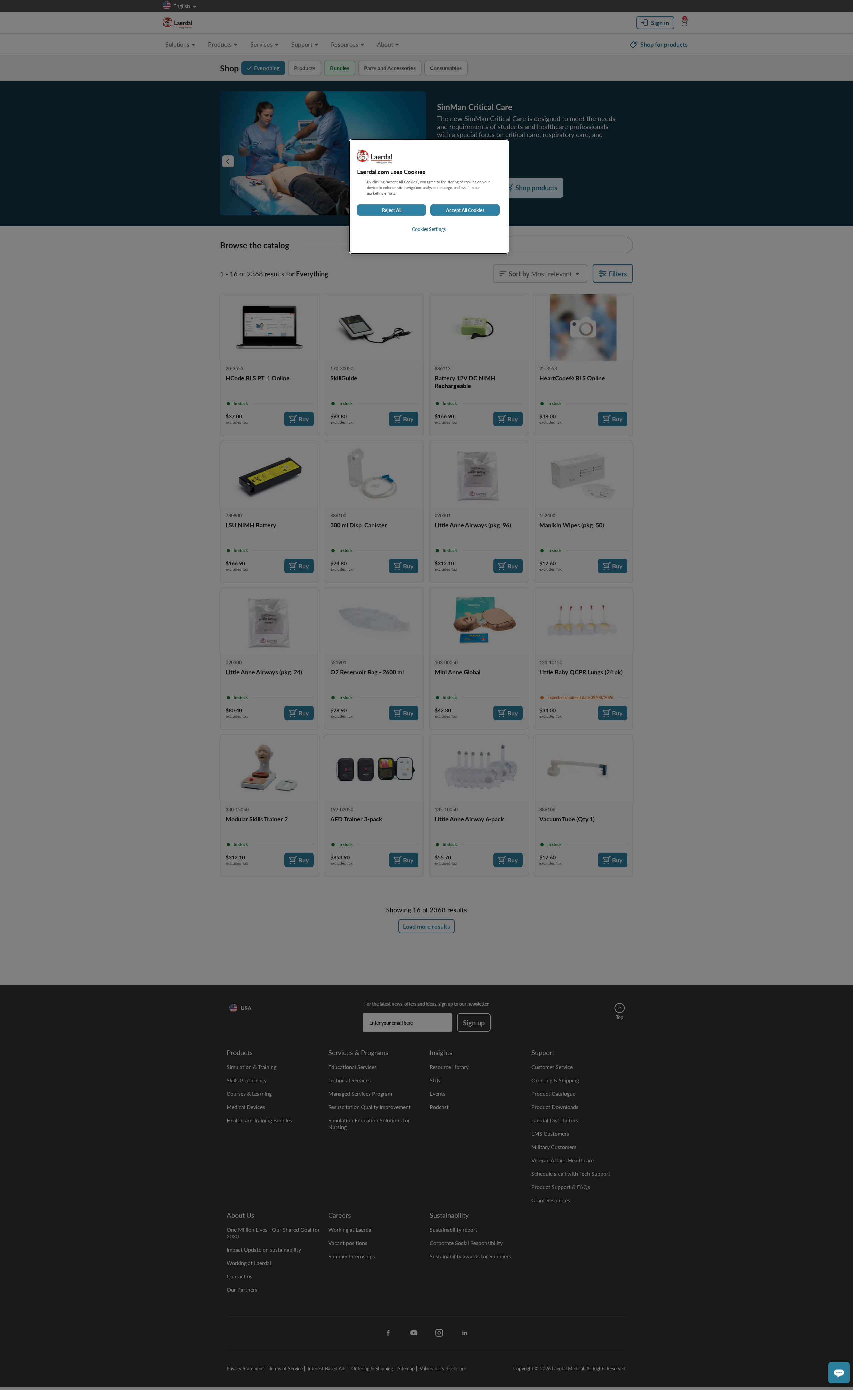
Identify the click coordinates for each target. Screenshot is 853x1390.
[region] (429, 196)
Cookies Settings (429, 229)
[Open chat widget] (839, 1372)
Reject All (391, 210)
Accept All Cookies (465, 210)
